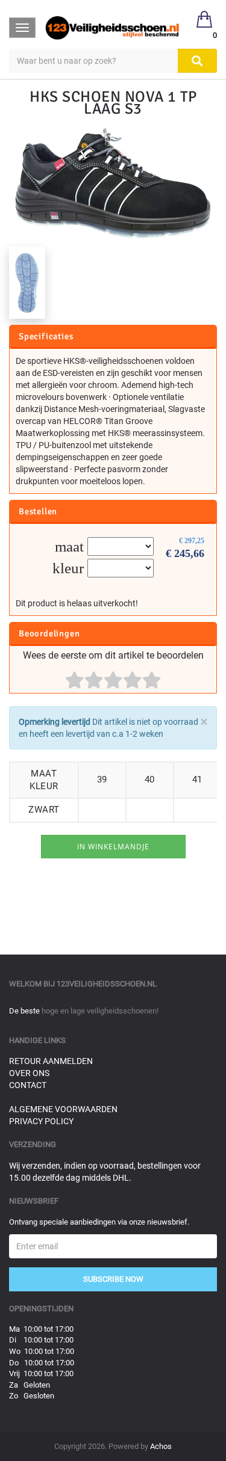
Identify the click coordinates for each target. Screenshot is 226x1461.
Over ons (29, 1073)
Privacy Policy (41, 1121)
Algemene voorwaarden (63, 1109)
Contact (27, 1085)
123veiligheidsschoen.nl (107, 983)
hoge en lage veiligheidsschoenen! (100, 1010)
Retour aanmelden (51, 1061)
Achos (161, 1446)
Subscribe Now (113, 1279)
